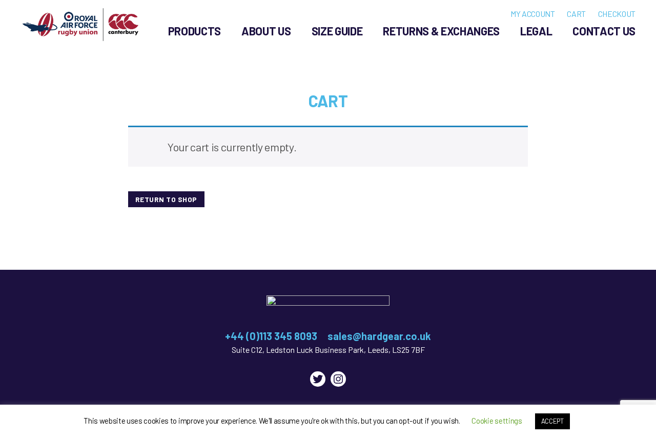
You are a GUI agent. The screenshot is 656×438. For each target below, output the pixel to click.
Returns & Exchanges (441, 30)
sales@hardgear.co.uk (379, 336)
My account (532, 13)
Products (194, 30)
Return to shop (166, 199)
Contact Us (604, 30)
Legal (536, 30)
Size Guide (337, 30)
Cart (576, 13)
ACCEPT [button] (552, 421)
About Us (266, 30)
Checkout (617, 13)
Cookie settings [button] (496, 420)
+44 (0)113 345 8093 (271, 336)
